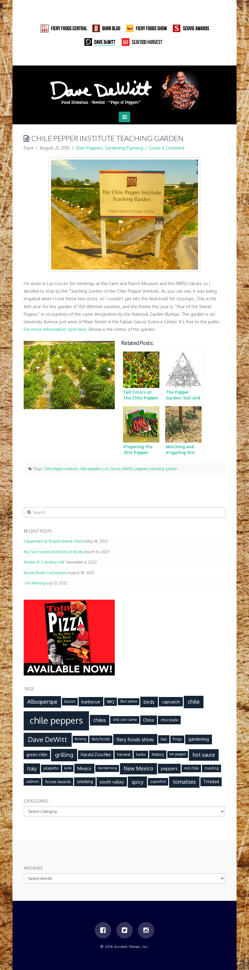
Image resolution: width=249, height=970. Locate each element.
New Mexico (138, 768)
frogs (177, 739)
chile (194, 701)
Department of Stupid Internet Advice (54, 541)
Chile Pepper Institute (60, 468)
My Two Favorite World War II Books (54, 552)
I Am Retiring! (35, 583)
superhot (158, 781)
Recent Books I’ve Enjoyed (45, 573)
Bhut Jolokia (128, 701)
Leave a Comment (167, 147)
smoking (85, 781)
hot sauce (204, 754)
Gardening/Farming (124, 147)
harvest (123, 754)
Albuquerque (42, 701)
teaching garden (163, 468)
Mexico (84, 768)
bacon (69, 701)
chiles (99, 720)
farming (80, 739)
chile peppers (90, 468)
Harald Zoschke (96, 754)
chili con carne (125, 719)
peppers (141, 468)
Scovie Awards (58, 781)
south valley (112, 781)
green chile (36, 754)
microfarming (107, 768)
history (158, 754)
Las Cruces (112, 468)
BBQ (110, 701)
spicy (137, 781)
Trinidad (211, 781)
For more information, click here (55, 329)
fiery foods (101, 739)
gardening (198, 739)
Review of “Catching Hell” (45, 562)
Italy (32, 768)
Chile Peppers (89, 147)
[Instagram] (220, 59)
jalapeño (51, 768)
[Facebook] (197, 59)
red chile (191, 768)
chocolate (169, 719)
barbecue (90, 701)
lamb (67, 768)
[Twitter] (209, 59)
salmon (32, 781)
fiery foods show (135, 739)
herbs (141, 754)
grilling (64, 754)
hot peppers (177, 754)
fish (164, 739)
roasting (211, 768)
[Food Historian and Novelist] (124, 89)
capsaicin (171, 701)
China (148, 719)
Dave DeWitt (47, 739)
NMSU (127, 468)
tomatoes (184, 781)
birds (149, 702)
